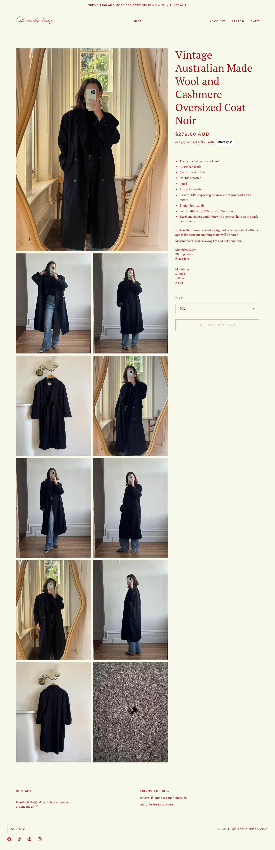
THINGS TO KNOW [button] (155, 791)
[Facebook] (9, 839)
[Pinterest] (29, 839)
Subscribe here (154, 5)
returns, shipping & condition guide (163, 798)
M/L (182, 308)
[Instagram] (40, 839)
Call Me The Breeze (240, 828)
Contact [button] (24, 791)
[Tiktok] (19, 839)
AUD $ (16, 828)
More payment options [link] (190, 351)
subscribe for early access (156, 804)
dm (33, 806)
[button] (137, 21)
